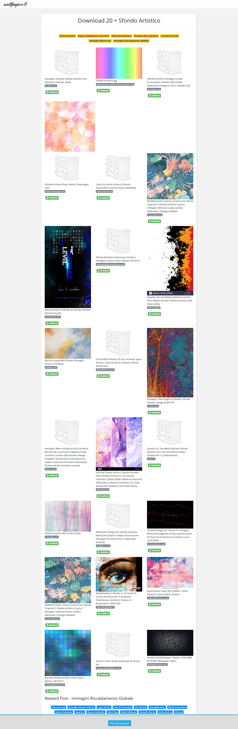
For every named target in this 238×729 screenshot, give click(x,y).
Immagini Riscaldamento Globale (131, 40)
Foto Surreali (58, 707)
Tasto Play (112, 712)
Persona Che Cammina (146, 35)
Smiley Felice (165, 712)
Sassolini (79, 712)
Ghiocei (179, 712)
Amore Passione (63, 712)
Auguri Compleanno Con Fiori (93, 35)
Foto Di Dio (140, 707)
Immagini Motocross (100, 40)
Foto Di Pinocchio (122, 707)
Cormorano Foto (169, 35)
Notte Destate (67, 35)
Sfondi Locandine (177, 707)
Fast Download (119, 723)
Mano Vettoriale (95, 712)
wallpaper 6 (15, 4)
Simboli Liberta (147, 712)
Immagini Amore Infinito (81, 707)
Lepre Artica (103, 707)
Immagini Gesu (157, 707)
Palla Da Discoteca (121, 35)
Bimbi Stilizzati (128, 712)
